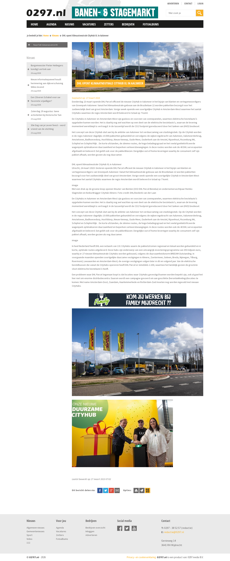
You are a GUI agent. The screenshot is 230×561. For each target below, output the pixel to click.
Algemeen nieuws (35, 527)
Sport (29, 535)
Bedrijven (128, 24)
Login (200, 3)
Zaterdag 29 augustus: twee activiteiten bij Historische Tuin (46, 115)
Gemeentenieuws (35, 531)
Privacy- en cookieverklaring (141, 557)
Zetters (108, 24)
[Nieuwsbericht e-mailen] (117, 490)
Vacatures (89, 24)
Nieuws (69, 24)
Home (34, 24)
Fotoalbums (151, 24)
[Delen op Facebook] (100, 490)
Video (29, 538)
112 (28, 542)
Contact (188, 3)
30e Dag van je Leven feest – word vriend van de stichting (48, 129)
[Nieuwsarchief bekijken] (147, 490)
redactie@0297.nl (174, 532)
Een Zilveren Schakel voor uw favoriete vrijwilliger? (45, 101)
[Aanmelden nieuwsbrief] (141, 490)
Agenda (51, 24)
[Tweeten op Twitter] (105, 490)
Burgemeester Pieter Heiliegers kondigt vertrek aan (47, 69)
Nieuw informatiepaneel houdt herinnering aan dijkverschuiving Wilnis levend (47, 85)
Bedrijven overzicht (95, 527)
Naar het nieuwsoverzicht (45, 44)
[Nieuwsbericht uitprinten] (136, 490)
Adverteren (173, 3)
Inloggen (90, 531)
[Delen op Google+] (111, 490)
